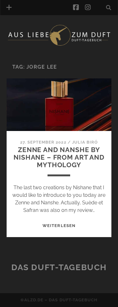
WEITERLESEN (58, 225)
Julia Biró (85, 142)
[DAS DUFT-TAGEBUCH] (59, 44)
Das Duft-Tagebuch (59, 267)
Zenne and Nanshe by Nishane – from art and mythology (59, 157)
